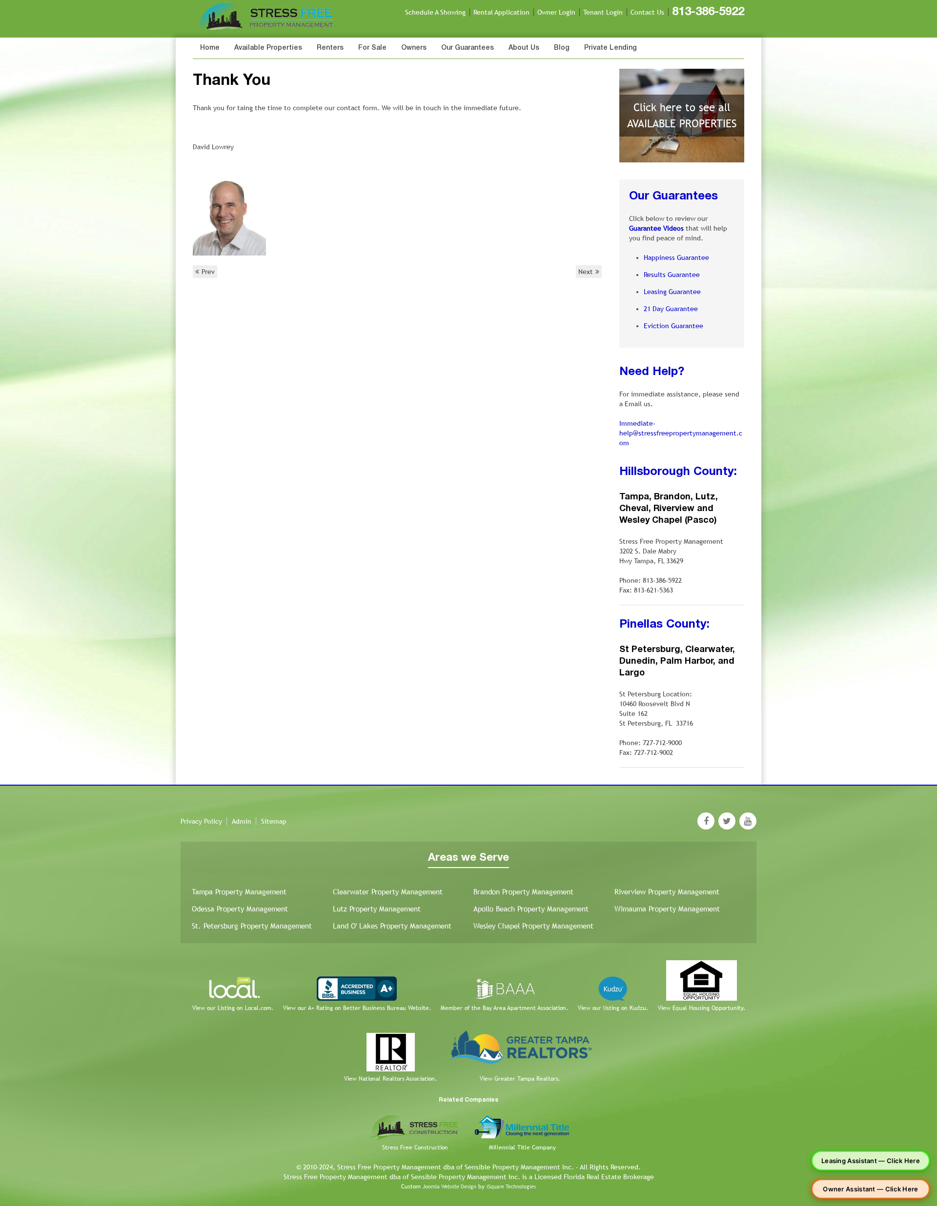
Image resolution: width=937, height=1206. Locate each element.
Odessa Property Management (240, 909)
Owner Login (556, 12)
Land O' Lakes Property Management (392, 926)
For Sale (372, 48)
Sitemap (273, 821)
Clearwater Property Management (388, 892)
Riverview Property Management (666, 892)
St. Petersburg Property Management (252, 926)
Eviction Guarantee (673, 326)
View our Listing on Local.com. (232, 1008)
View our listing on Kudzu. (613, 1008)
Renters (330, 48)
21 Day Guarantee (671, 309)
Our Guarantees (467, 48)
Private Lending (610, 48)
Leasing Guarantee (672, 292)
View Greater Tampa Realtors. (520, 1078)
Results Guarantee (672, 274)
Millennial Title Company (522, 1147)
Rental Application (501, 12)
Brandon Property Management (523, 892)
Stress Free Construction (415, 1147)
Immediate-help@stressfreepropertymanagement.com (680, 433)
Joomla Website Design (449, 1186)
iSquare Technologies (511, 1186)
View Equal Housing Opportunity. (701, 1008)
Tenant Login (603, 12)
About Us (524, 48)
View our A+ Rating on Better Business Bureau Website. (357, 1008)
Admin (241, 821)
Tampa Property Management (239, 892)
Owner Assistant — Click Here (870, 1189)
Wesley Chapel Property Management (533, 926)
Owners (414, 48)
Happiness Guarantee (676, 257)
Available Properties (268, 48)
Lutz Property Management (377, 909)
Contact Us (647, 12)
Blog (562, 48)
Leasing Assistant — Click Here (870, 1161)
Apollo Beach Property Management (531, 909)
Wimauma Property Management (667, 909)
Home (210, 48)
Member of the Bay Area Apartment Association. (504, 1008)
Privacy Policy (201, 821)
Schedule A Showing (435, 12)
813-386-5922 (708, 12)
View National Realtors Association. (390, 1078)
